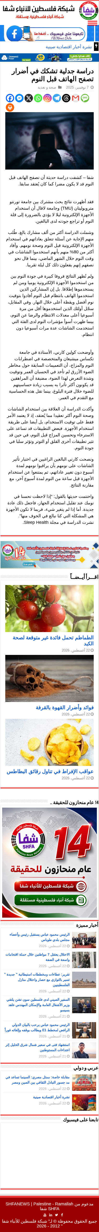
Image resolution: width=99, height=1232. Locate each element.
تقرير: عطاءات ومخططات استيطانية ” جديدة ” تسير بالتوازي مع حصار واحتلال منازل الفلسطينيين (37, 979)
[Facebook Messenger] (19, 98)
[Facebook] (10, 98)
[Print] (10, 107)
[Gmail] (75, 98)
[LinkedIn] (51, 1215)
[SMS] (85, 98)
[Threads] (66, 98)
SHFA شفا (49, 1208)
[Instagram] (47, 98)
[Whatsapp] (38, 98)
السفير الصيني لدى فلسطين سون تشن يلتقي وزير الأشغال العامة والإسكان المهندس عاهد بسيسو (38, 1005)
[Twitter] (57, 1215)
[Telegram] (57, 98)
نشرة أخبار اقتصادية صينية (51, 1097)
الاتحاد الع (83, 46)
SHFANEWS (18, 1204)
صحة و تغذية (47, 87)
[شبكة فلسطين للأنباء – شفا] (49, 9)
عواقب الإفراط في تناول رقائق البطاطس (50, 771)
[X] (29, 98)
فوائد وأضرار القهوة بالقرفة (65, 707)
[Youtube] (45, 1215)
